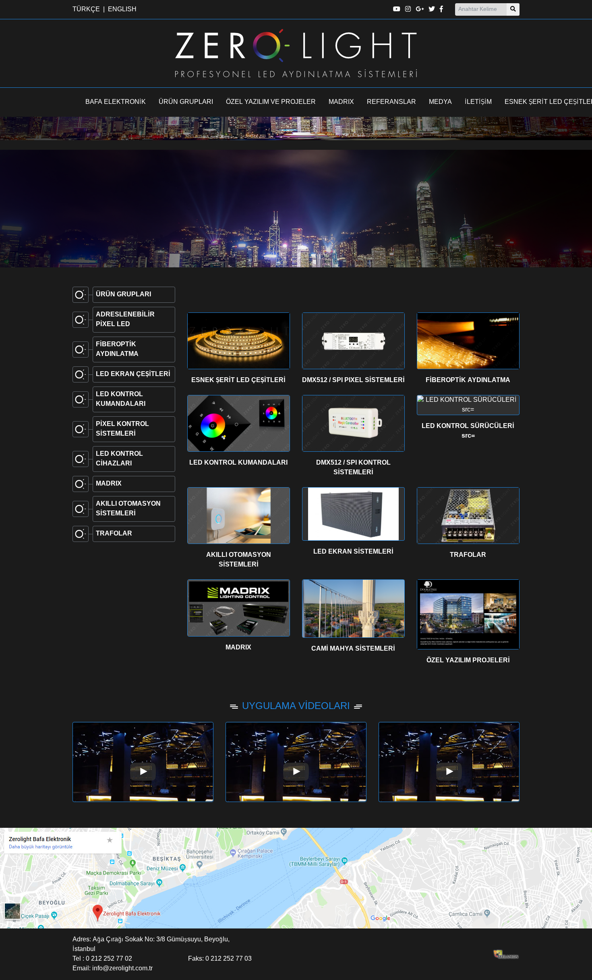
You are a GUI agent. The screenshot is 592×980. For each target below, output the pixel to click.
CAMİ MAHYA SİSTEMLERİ (353, 649)
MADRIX (341, 102)
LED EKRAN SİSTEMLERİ (353, 552)
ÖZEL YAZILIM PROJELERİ (468, 660)
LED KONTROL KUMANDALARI (238, 463)
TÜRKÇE (86, 9)
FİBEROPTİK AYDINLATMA (468, 380)
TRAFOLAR (468, 555)
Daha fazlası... (110, 230)
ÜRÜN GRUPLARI (186, 102)
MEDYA (440, 102)
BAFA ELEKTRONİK (115, 102)
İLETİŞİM (478, 102)
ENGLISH (122, 9)
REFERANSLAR (391, 102)
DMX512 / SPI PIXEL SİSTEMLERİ (353, 380)
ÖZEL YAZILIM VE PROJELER (271, 102)
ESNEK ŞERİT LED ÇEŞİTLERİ (238, 380)
